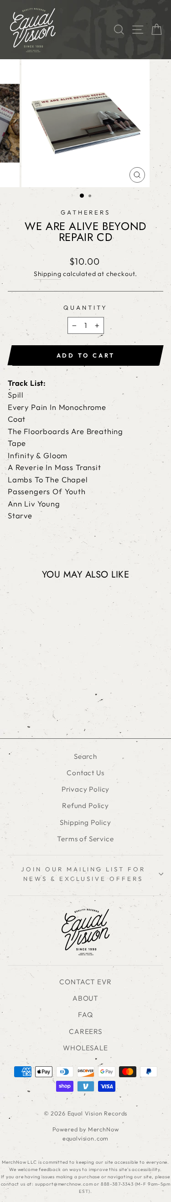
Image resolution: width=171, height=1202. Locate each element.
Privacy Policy (86, 789)
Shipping (48, 274)
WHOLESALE (85, 1047)
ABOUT (85, 998)
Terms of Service (85, 838)
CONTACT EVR (85, 981)
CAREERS (85, 1031)
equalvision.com (85, 1138)
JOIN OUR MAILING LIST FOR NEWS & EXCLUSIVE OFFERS (83, 873)
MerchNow (103, 1129)
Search (85, 756)
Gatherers (86, 212)
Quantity (85, 307)
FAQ (85, 1014)
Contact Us (85, 772)
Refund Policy (85, 805)
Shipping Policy (85, 822)
